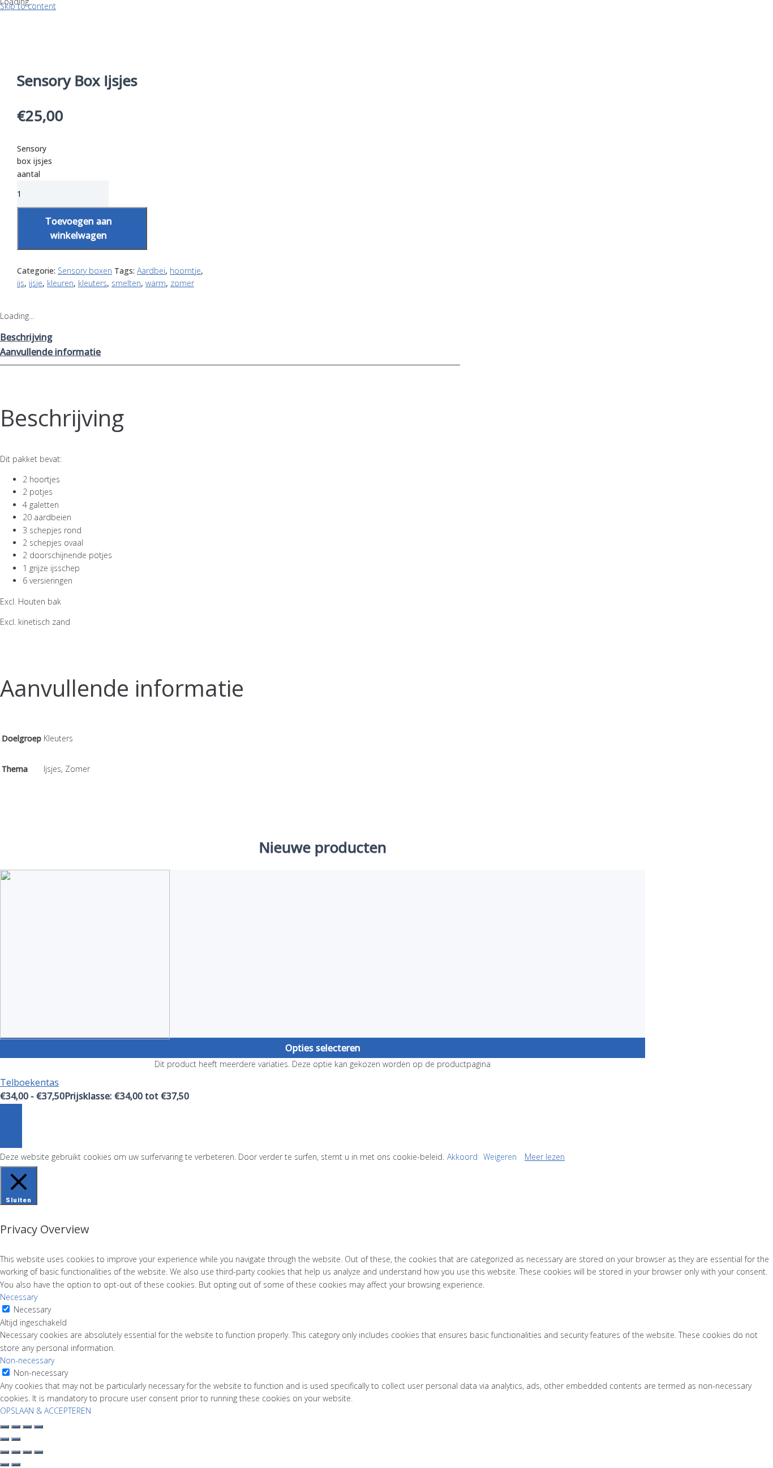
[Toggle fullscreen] (27, 1426)
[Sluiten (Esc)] (38, 1452)
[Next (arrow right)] (15, 1439)
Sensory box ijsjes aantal (34, 161)
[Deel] (27, 1452)
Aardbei (151, 270)
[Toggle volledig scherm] (15, 1452)
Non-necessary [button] (27, 1360)
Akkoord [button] (462, 1156)
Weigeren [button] (500, 1156)
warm (155, 283)
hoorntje (185, 270)
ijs (20, 283)
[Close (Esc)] (4, 1426)
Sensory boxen (85, 270)
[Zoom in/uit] (4, 1452)
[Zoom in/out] (38, 1426)
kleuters (92, 283)
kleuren (60, 283)
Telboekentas (29, 1082)
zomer (182, 283)
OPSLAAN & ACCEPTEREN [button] (45, 1410)
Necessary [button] (18, 1297)
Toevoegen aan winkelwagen (78, 228)
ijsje (35, 283)
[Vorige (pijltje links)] (4, 1464)
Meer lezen (545, 1156)
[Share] (15, 1426)
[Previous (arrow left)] (4, 1439)
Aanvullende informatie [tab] (50, 352)
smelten (126, 283)
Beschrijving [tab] (26, 337)
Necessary (32, 1309)
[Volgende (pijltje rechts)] (15, 1464)
